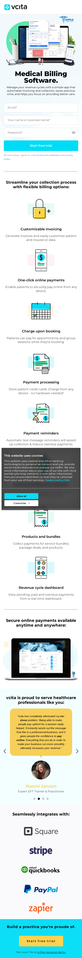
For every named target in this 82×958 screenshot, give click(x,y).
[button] (5, 751)
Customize (20, 503)
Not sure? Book (41, 952)
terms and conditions (48, 155)
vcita (15, 7)
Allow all (21, 496)
